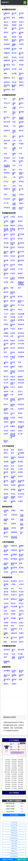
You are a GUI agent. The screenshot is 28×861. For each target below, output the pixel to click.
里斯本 (21, 22)
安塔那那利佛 (21, 657)
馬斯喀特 (21, 122)
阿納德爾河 (21, 199)
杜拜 (20, 140)
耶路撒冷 (14, 208)
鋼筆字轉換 (7, 772)
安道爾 (14, 73)
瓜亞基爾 (6, 344)
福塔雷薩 (12, 362)
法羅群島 (14, 550)
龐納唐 (20, 273)
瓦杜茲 (14, 82)
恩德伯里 (21, 457)
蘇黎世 (6, 57)
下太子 (6, 314)
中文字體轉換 (15, 740)
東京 (5, 136)
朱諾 (5, 320)
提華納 (20, 225)
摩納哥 (21, 82)
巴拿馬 (12, 273)
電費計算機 (14, 846)
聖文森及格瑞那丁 (6, 230)
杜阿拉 (21, 626)
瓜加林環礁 (6, 497)
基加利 (6, 595)
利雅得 (14, 182)
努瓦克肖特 (14, 638)
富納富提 (6, 472)
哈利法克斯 (21, 336)
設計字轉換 (14, 780)
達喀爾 (13, 618)
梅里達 (12, 301)
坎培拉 (6, 537)
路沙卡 (21, 581)
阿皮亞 (20, 497)
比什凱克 (21, 189)
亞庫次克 (21, 161)
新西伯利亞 (14, 132)
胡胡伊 (6, 422)
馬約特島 (21, 650)
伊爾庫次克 (14, 149)
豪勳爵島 (14, 532)
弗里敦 (13, 614)
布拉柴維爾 (21, 599)
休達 (20, 629)
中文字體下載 (14, 822)
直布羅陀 (7, 44)
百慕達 (6, 572)
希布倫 (21, 181)
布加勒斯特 (14, 40)
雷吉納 (12, 256)
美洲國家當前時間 (9, 213)
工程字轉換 (20, 778)
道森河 (12, 377)
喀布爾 (14, 144)
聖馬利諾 (21, 74)
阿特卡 (6, 404)
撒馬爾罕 (21, 112)
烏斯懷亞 (21, 409)
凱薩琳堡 (21, 99)
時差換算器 (14, 827)
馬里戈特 (12, 310)
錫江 (14, 170)
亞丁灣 (6, 203)
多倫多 (6, 225)
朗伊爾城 (14, 559)
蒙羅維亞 (14, 599)
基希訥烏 (7, 82)
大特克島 (21, 343)
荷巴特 (21, 532)
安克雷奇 (6, 217)
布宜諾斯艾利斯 (12, 400)
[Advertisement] (14, 854)
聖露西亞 (12, 234)
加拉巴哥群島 (21, 490)
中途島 (20, 501)
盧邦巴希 (21, 618)
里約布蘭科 (6, 252)
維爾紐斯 (7, 60)
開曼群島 (21, 380)
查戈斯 (20, 654)
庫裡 (21, 510)
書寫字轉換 (20, 770)
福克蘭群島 (6, 568)
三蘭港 (13, 584)
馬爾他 (21, 18)
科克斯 (6, 654)
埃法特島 (21, 494)
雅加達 (21, 130)
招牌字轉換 (14, 763)
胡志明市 (21, 136)
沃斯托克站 (14, 572)
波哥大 (20, 391)
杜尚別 (6, 181)
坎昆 (11, 394)
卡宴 (11, 391)
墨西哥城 (6, 297)
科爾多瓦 (21, 422)
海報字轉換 (14, 768)
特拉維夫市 (14, 113)
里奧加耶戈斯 (6, 418)
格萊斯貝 (21, 348)
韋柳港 (20, 265)
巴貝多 (6, 399)
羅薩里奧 (12, 252)
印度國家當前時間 (9, 646)
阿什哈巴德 (7, 118)
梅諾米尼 (6, 301)
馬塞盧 (6, 589)
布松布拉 (14, 623)
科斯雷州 (13, 472)
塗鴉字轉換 (14, 776)
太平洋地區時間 (8, 446)
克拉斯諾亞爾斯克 (7, 166)
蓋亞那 (12, 348)
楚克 (12, 453)
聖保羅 (6, 243)
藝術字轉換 (7, 788)
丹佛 (19, 362)
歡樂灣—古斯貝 (12, 358)
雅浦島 (13, 489)
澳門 (5, 161)
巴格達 (21, 194)
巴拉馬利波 (6, 269)
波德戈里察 (21, 78)
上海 (14, 177)
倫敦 (5, 37)
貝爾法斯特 (14, 44)
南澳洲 (13, 523)
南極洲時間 (6, 667)
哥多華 (6, 380)
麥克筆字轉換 (14, 772)
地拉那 (14, 57)
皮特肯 (6, 489)
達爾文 (13, 510)
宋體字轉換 (14, 759)
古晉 (14, 140)
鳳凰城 (12, 269)
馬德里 (21, 65)
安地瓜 (6, 431)
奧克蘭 (20, 462)
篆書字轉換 (7, 766)
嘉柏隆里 (14, 581)
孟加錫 (14, 136)
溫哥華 (20, 221)
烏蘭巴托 (14, 108)
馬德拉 (6, 559)
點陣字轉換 (7, 770)
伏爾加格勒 (7, 13)
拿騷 (11, 288)
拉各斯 (21, 584)
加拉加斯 (21, 383)
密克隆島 (12, 297)
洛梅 (5, 629)
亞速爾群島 (14, 555)
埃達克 (6, 434)
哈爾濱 (14, 154)
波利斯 (12, 333)
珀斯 (5, 515)
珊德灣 (12, 225)
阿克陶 (21, 158)
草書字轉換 (7, 782)
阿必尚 (21, 642)
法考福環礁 (13, 481)
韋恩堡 (6, 357)
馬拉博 (13, 603)
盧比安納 (14, 28)
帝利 (20, 186)
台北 (20, 165)
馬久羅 (6, 469)
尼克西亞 (21, 13)
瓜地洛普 (12, 352)
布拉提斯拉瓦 (7, 85)
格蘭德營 (6, 387)
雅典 (20, 37)
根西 (13, 89)
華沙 (13, 78)
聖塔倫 (6, 247)
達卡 (14, 158)
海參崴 (14, 103)
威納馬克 (6, 329)
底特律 (6, 367)
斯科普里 (14, 13)
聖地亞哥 (12, 248)
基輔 (5, 73)
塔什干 (21, 107)
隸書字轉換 (20, 782)
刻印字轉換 (7, 763)
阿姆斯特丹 (7, 69)
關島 (5, 501)
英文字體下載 (14, 825)
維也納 (14, 53)
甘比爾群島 (21, 453)
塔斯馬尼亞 (6, 511)
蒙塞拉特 (6, 288)
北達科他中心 (12, 278)
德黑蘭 (14, 173)
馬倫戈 (12, 340)
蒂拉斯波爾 (7, 65)
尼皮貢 (6, 282)
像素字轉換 (14, 770)
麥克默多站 (21, 555)
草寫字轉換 (14, 774)
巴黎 (5, 28)
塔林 (20, 49)
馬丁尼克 (21, 305)
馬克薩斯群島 (21, 481)
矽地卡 (6, 239)
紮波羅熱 (14, 49)
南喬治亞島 (6, 546)
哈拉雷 (6, 599)
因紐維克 (21, 324)
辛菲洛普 (14, 61)
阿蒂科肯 (21, 404)
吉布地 (6, 603)
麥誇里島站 (14, 568)
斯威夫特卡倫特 (12, 230)
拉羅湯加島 (13, 462)
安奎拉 (20, 431)
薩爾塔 (12, 426)
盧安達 (6, 592)
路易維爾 (21, 314)
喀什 (5, 170)
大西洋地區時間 (8, 542)
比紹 (5, 611)
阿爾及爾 (6, 633)
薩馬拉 (6, 25)
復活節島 (6, 477)
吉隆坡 (14, 199)
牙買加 (12, 329)
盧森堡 (21, 85)
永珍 (14, 165)
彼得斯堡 (21, 333)
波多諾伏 (6, 618)
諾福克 (6, 466)
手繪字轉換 (7, 776)
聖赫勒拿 (14, 546)
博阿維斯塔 (12, 405)
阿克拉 (21, 603)
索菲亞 (6, 22)
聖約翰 (20, 239)
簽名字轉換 (20, 763)
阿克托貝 (7, 199)
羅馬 (13, 18)
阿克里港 (12, 265)
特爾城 (6, 333)
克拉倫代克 (12, 320)
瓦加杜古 (14, 595)
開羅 (5, 642)
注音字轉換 (14, 788)
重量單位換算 (14, 833)
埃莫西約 (12, 344)
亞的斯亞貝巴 (14, 629)
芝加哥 (6, 383)
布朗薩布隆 (6, 395)
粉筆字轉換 (7, 784)
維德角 (6, 554)
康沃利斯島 (21, 256)
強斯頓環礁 (21, 485)
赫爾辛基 (7, 78)
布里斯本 (14, 515)
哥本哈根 (21, 28)
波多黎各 (6, 261)
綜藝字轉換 (20, 776)
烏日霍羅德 (7, 18)
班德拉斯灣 (21, 399)
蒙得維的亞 (12, 292)
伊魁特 (6, 324)
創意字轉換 (14, 782)
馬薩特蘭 (12, 305)
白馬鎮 (12, 217)
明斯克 (6, 32)
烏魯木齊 (21, 103)
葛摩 (5, 657)
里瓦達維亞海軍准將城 (12, 435)
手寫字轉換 (20, 774)
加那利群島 (6, 563)
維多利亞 (21, 519)
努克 (5, 352)
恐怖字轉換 (14, 761)
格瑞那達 (6, 348)
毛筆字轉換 (14, 786)
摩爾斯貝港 (13, 497)
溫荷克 (6, 614)
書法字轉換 (7, 786)
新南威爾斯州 (6, 528)
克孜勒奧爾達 (21, 118)
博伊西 (6, 391)
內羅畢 (6, 623)
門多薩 (20, 417)
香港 (5, 177)
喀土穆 (6, 637)
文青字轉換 (7, 774)
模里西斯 (7, 650)
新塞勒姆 (21, 278)
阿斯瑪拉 (21, 638)
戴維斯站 (21, 559)
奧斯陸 (14, 22)
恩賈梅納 (6, 584)
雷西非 (6, 256)
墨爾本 (21, 528)
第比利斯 (7, 140)
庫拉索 (12, 380)
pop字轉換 (20, 768)
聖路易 (6, 413)
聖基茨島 (6, 234)
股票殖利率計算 (14, 838)
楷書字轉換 (20, 759)
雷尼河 (12, 260)
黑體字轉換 (20, 761)
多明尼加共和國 (12, 372)
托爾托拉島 (12, 221)
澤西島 (6, 40)
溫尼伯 (20, 217)
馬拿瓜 (20, 309)
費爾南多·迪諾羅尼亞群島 (21, 283)
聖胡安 (20, 413)
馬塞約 (12, 314)
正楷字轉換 (7, 761)
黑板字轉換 (20, 786)
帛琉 (12, 466)
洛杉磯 (12, 317)
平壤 (14, 126)
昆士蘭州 (21, 524)
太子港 (20, 269)
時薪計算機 (14, 843)
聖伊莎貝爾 (21, 252)
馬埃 (13, 654)
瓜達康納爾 (13, 477)
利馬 (5, 317)
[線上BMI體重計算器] (5, 2)
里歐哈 (12, 431)
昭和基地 (21, 550)
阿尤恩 (21, 592)
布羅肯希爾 (6, 519)
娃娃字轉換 (7, 780)
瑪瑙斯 (6, 309)
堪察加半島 (21, 173)
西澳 (12, 519)
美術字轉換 (7, 778)
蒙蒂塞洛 (21, 320)
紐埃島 (6, 494)
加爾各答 (21, 126)
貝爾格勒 (7, 53)
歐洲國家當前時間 (9, 9)
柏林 (20, 69)
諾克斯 (6, 336)
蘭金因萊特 (21, 261)
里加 (13, 65)
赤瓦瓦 (12, 387)
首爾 (5, 143)
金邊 (5, 153)
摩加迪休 (14, 642)
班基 (12, 626)
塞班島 (6, 485)
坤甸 (14, 186)
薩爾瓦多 (12, 367)
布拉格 (21, 57)
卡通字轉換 (14, 784)
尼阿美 (21, 611)
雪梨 (5, 523)
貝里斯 (20, 394)
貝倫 (11, 409)
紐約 (19, 288)
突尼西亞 (14, 592)
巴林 (20, 153)
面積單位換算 (14, 830)
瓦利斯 (20, 466)
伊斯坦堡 (14, 33)
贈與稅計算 (14, 848)
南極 (20, 563)
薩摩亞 (6, 457)
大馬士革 (7, 103)
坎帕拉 (13, 611)
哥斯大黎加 (12, 383)
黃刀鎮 (20, 434)
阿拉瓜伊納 (6, 441)
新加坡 (14, 118)
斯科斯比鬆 (12, 243)
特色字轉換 (14, 778)
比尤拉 (6, 278)
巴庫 (5, 194)
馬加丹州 (14, 195)
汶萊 (20, 148)
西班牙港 (6, 265)
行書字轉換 (7, 759)
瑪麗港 (14, 25)
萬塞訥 (20, 329)
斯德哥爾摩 (14, 85)
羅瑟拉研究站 (14, 563)
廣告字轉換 (20, 788)
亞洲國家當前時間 (9, 95)
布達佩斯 (7, 49)
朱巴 (20, 589)
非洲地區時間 (7, 577)
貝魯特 (21, 203)
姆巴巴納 (21, 614)
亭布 (20, 170)
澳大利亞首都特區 (14, 537)
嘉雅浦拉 (7, 173)
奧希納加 (6, 274)
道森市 (6, 371)
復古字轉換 (7, 768)
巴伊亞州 (12, 413)
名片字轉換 (20, 784)
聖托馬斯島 (21, 234)
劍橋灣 (20, 387)
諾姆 (11, 282)
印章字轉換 (14, 766)
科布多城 (7, 207)
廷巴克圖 (21, 607)
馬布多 (6, 626)
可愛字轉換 (20, 780)
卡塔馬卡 (6, 427)
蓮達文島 (6, 532)
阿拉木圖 (7, 122)
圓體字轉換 (20, 766)
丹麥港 (20, 367)
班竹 (12, 589)
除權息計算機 (14, 840)
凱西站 (21, 567)
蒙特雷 (6, 292)
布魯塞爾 (21, 33)
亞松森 (12, 417)
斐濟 (12, 450)
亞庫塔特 (6, 221)
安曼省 (14, 99)
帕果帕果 (13, 501)
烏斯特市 (7, 130)
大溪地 (20, 469)
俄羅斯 (21, 60)
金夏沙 (21, 623)
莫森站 (21, 572)
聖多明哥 (21, 247)
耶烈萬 (6, 126)
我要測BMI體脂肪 (14, 815)
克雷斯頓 (21, 371)
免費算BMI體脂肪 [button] (7, 859)
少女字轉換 (20, 772)
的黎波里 (14, 633)
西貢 (14, 122)
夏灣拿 (6, 340)
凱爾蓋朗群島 (7, 662)
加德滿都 (14, 203)
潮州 (5, 107)
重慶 (14, 161)
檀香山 (6, 453)
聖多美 (6, 581)
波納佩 (6, 462)
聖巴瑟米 (12, 239)
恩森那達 (21, 352)
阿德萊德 (21, 515)
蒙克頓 (20, 296)
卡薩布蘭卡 (6, 607)
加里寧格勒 (7, 90)
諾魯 (12, 469)
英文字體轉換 (15, 792)
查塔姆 (13, 485)
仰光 (5, 148)
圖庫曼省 (12, 422)
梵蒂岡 (21, 44)
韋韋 (11, 336)
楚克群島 (6, 481)
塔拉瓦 (13, 494)
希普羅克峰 (21, 243)
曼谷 (5, 112)
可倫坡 (21, 143)
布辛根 (14, 69)
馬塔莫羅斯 (6, 305)
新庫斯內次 (14, 190)
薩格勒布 (21, 40)
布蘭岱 (21, 633)
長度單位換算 (14, 835)
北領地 (13, 528)
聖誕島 (20, 450)
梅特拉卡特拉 (21, 301)
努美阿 (20, 476)
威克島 (6, 450)
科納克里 (21, 595)
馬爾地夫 (13, 657)
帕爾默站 (21, 546)
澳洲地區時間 (7, 507)
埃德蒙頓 (21, 357)
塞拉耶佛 (21, 53)
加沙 (5, 99)
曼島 (20, 25)
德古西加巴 (21, 229)
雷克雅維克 (6, 550)
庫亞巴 (6, 377)
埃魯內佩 (6, 362)
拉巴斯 (20, 317)
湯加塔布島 (13, 457)
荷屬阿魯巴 (6, 409)
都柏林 (14, 37)
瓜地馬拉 (21, 340)
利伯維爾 (14, 606)
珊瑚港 (20, 377)
